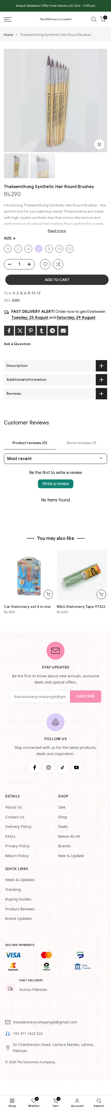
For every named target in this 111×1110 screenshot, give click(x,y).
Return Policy (17, 855)
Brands (64, 845)
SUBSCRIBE (85, 696)
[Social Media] (34, 767)
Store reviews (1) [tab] (81, 442)
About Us (13, 807)
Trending (13, 889)
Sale (61, 807)
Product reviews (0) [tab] (29, 442)
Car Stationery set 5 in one (27, 606)
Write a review (55, 483)
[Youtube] (76, 767)
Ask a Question (17, 343)
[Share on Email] (63, 330)
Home (8, 34)
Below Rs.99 (69, 836)
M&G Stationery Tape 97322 (81, 606)
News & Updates (20, 879)
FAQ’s (10, 836)
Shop (62, 816)
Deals (63, 826)
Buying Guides (18, 899)
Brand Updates (18, 918)
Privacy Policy (17, 845)
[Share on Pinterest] (31, 330)
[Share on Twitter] (20, 330)
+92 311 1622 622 (28, 1033)
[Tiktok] (62, 767)
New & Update (71, 855)
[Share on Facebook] (9, 330)
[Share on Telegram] (52, 330)
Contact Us (14, 816)
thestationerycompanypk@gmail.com (45, 1022)
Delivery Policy (18, 826)
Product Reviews (20, 908)
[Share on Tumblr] (41, 330)
